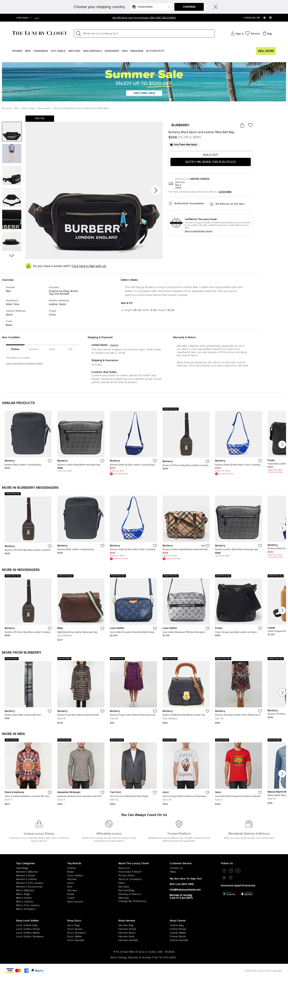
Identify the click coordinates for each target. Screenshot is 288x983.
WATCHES (74, 51)
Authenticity (155, 51)
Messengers (44, 108)
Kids (125, 51)
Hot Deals (58, 51)
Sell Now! (266, 51)
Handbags (41, 51)
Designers (112, 51)
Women (17, 51)
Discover (7, 108)
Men (28, 51)
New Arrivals (92, 51)
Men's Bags (28, 108)
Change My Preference (132, 901)
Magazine (136, 51)
